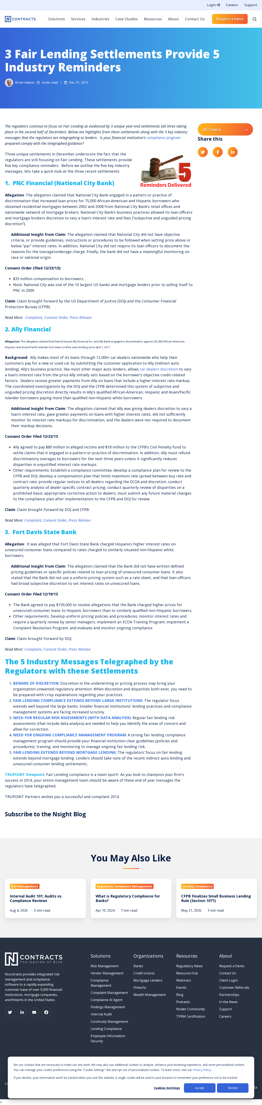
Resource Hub (187, 973)
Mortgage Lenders (147, 980)
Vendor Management (107, 973)
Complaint (33, 317)
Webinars (183, 980)
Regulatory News (189, 966)
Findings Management (108, 1007)
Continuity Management (109, 1021)
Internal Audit (101, 1014)
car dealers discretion (159, 369)
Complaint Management (109, 992)
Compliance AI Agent (106, 1000)
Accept (199, 1088)
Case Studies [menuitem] (126, 18)
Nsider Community (190, 1009)
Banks (138, 966)
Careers (232, 5)
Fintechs (139, 987)
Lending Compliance (106, 1028)
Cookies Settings (167, 1088)
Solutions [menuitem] (56, 18)
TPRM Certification (190, 1016)
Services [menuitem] (78, 18)
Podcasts (183, 1002)
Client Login (228, 980)
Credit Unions (144, 973)
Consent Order (56, 317)
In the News (228, 1002)
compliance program (164, 137)
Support (250, 5)
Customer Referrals (234, 987)
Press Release (80, 317)
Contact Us (227, 973)
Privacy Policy (202, 1070)
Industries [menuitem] (100, 18)
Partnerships (229, 994)
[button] (254, 19)
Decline (233, 1088)
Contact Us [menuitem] (195, 18)
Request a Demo (230, 19)
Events (181, 987)
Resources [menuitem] (153, 18)
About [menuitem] (173, 18)
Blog (179, 994)
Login (212, 5)
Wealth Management (149, 994)
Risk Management (105, 966)
